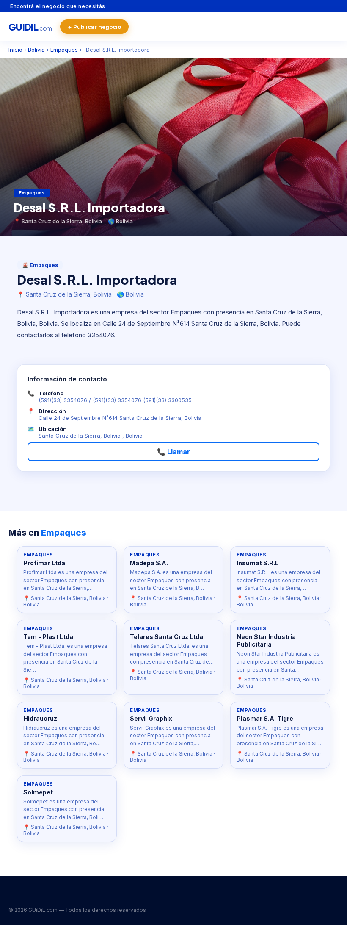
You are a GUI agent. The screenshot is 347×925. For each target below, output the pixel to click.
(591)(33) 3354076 (63, 400)
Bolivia (36, 49)
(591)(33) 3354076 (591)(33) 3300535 (142, 400)
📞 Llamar (173, 451)
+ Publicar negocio (94, 26)
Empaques (64, 49)
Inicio (15, 49)
